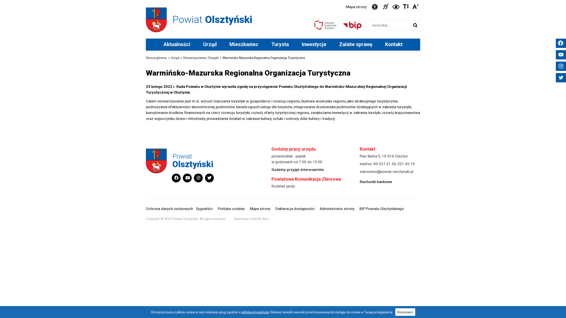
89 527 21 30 (384, 164)
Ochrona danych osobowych (169, 208)
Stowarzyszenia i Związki (201, 58)
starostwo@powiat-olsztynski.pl (386, 171)
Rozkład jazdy (283, 186)
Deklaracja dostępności (295, 208)
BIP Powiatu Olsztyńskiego (381, 208)
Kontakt (394, 44)
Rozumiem (405, 312)
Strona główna (156, 58)
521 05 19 (406, 164)
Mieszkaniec (243, 44)
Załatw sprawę (355, 44)
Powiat (212, 19)
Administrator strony (337, 208)
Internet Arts (259, 219)
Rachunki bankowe (376, 182)
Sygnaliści (204, 208)
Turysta (280, 44)
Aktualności (176, 44)
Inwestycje (314, 44)
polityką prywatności (255, 312)
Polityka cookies (231, 208)
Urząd (210, 44)
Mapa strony (356, 7)
